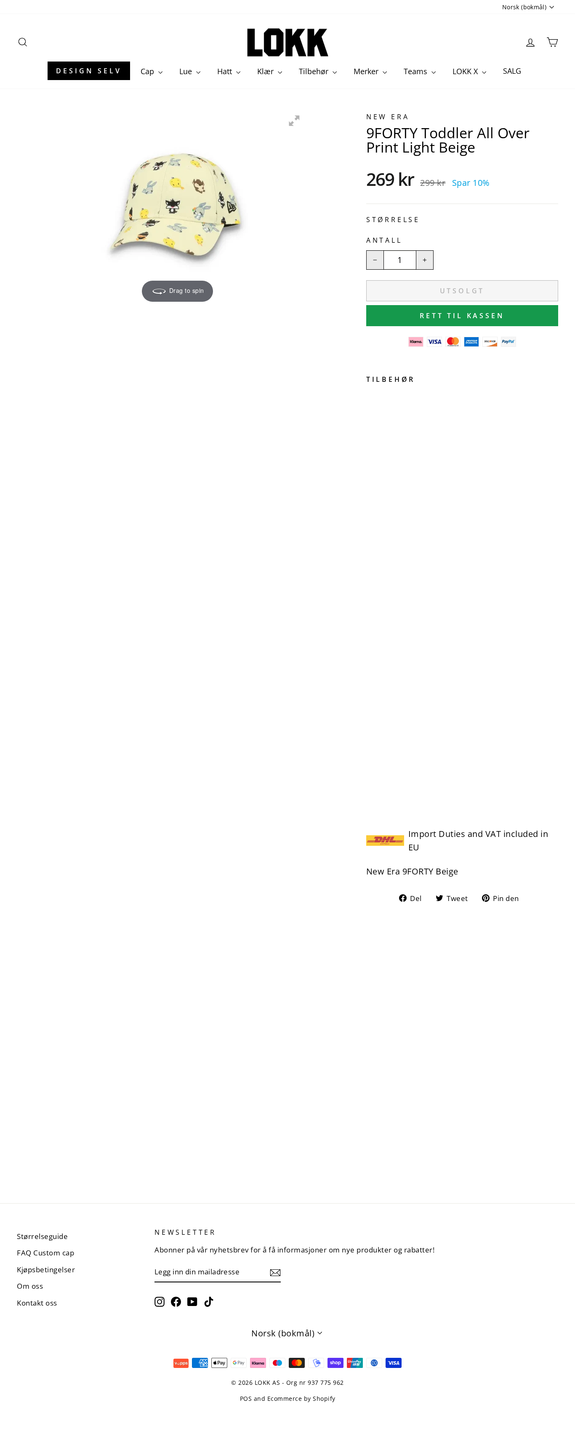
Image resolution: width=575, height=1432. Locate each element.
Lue (186, 71)
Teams (416, 71)
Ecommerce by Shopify (301, 1398)
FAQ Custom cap (45, 1253)
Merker (367, 71)
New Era (388, 116)
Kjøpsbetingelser (46, 1269)
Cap (148, 71)
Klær (266, 71)
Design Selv (89, 70)
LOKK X (466, 71)
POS (246, 1398)
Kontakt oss (37, 1303)
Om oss (30, 1286)
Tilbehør (314, 71)
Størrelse (393, 219)
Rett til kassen (462, 315)
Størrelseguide (42, 1236)
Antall (384, 240)
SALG (512, 71)
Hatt (225, 71)
